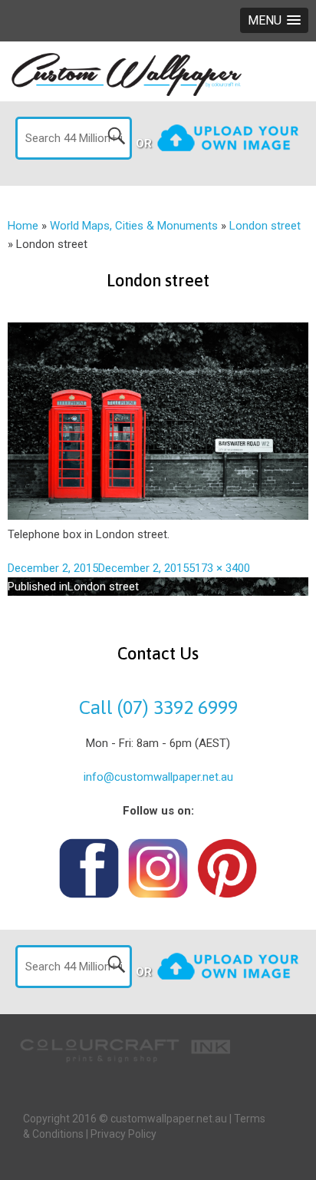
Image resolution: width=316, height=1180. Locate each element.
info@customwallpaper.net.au (158, 777)
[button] (274, 20)
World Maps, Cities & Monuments (134, 226)
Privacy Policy (123, 1134)
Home (23, 226)
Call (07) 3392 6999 (158, 707)
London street (265, 226)
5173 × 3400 (219, 568)
